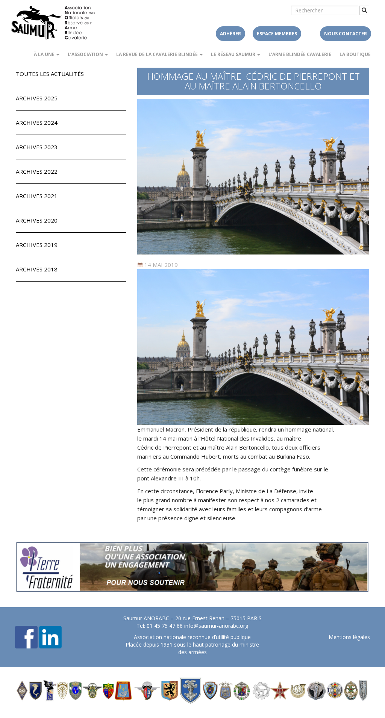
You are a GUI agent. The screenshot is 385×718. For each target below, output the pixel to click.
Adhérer (230, 33)
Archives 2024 (37, 122)
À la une (45, 54)
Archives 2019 (37, 244)
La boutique (355, 54)
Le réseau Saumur (233, 54)
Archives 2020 (37, 220)
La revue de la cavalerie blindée (157, 54)
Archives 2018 (37, 269)
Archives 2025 (37, 98)
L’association (86, 54)
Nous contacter (345, 33)
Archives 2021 (37, 196)
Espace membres (277, 33)
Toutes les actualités (50, 73)
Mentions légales (349, 637)
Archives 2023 (37, 147)
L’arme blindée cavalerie (299, 54)
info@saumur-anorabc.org (216, 625)
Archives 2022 (37, 171)
